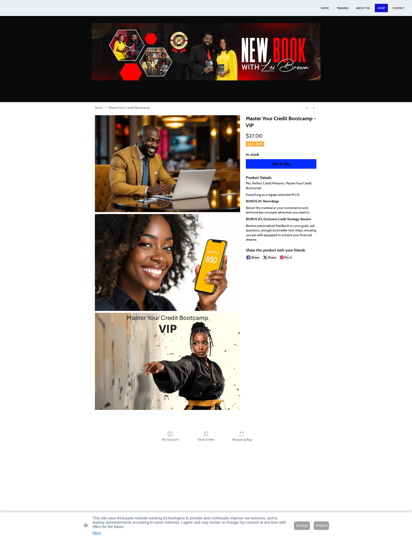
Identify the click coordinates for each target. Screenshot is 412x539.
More (97, 533)
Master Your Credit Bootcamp (129, 107)
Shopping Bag (242, 439)
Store (99, 107)
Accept (302, 525)
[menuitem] (307, 107)
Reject (321, 525)
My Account (170, 439)
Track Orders (206, 439)
